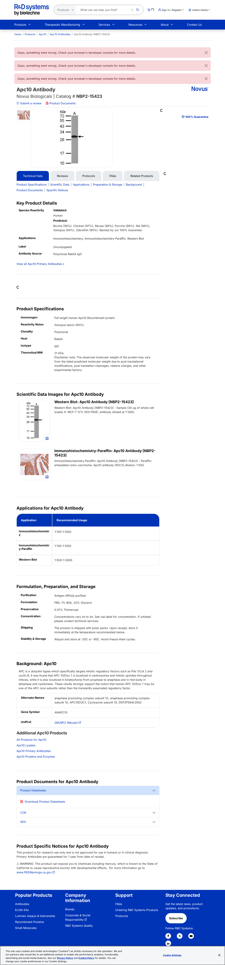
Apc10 (42, 34)
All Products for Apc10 (31, 739)
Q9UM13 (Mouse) (66, 722)
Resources (135, 24)
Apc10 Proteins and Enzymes (36, 756)
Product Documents (62, 103)
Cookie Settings (172, 955)
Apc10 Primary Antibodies (34, 751)
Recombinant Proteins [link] (29, 922)
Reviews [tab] (62, 176)
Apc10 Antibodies (60, 34)
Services (104, 24)
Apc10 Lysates (26, 745)
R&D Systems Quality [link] (79, 925)
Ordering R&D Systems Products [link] (136, 910)
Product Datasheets (33, 790)
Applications (81, 184)
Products (20, 24)
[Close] (206, 53)
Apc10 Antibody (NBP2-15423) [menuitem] (92, 34)
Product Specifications (31, 184)
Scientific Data (59, 184)
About (165, 24)
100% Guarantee (196, 117)
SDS (23, 822)
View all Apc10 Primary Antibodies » (40, 264)
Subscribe (176, 918)
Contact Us (194, 24)
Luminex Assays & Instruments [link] (35, 916)
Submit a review (30, 103)
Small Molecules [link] (26, 928)
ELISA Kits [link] (22, 910)
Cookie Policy (86, 958)
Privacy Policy (65, 958)
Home (17, 34)
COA (23, 812)
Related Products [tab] (141, 176)
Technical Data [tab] (33, 176)
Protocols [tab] (88, 176)
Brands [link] (69, 909)
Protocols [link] (121, 916)
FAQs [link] (118, 904)
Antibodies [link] (22, 904)
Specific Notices (57, 190)
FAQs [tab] (112, 176)
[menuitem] (17, 34)
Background (134, 184)
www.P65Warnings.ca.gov (34, 872)
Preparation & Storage (107, 184)
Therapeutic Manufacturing (62, 24)
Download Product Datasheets (45, 801)
